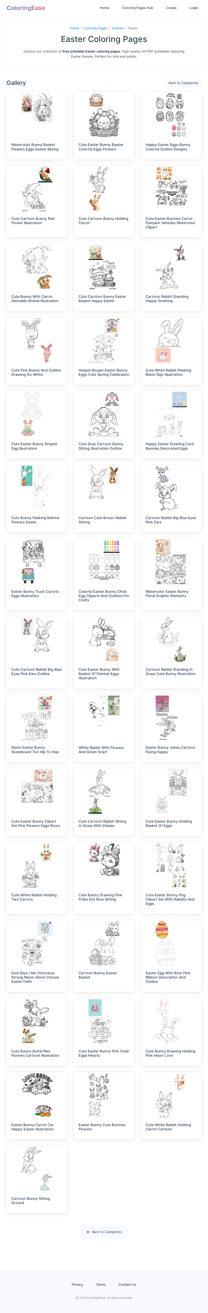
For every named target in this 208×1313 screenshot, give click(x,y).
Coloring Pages (95, 28)
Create (171, 8)
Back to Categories (183, 83)
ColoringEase (25, 7)
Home (104, 8)
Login (194, 8)
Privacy (77, 1284)
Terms (101, 1284)
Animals (118, 28)
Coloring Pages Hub (137, 8)
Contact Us (127, 1284)
